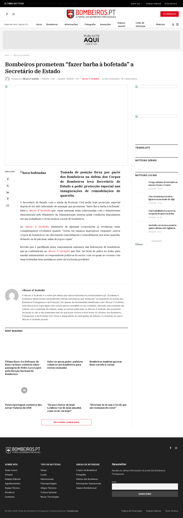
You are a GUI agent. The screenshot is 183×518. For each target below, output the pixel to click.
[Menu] (177, 24)
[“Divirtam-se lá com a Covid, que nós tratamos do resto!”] (108, 390)
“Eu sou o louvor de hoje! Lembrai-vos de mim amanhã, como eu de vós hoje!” (64, 408)
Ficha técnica (171, 3)
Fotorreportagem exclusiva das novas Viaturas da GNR (23, 406)
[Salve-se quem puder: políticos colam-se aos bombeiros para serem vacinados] (66, 347)
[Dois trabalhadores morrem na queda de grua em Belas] (140, 214)
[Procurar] (173, 24)
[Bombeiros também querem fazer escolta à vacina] (108, 347)
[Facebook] (7, 179)
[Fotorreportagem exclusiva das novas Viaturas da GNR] (24, 390)
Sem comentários (112, 79)
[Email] (7, 205)
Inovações (105, 24)
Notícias (160, 24)
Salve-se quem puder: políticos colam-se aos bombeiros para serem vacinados (65, 364)
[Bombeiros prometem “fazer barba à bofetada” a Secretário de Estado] (66, 125)
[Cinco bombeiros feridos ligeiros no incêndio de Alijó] (140, 200)
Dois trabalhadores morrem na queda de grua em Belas (162, 212)
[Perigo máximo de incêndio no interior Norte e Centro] (140, 185)
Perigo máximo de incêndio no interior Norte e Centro (163, 183)
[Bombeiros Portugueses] (91, 14)
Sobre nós (135, 3)
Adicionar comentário (66, 422)
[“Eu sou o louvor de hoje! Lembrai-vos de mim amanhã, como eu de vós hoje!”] (66, 390)
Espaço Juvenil (121, 24)
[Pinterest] (7, 199)
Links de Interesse (140, 24)
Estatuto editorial (153, 3)
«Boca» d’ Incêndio (30, 79)
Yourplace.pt (72, 511)
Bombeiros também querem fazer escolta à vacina (105, 363)
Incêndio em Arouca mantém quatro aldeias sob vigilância (162, 226)
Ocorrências (169, 14)
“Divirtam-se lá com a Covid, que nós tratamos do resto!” (108, 406)
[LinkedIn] (7, 192)
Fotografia (90, 24)
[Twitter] (7, 185)
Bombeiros (52, 24)
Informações (71, 24)
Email (114, 482)
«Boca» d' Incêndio (90, 79)
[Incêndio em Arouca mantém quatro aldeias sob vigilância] (140, 228)
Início (39, 24)
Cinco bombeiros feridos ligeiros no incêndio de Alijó (52, 3)
